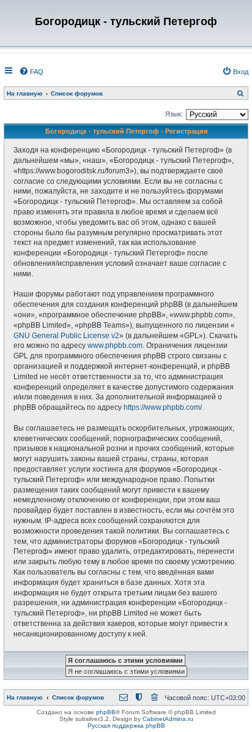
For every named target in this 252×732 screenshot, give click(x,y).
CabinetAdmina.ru (168, 718)
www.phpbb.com (115, 345)
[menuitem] (31, 71)
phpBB (106, 712)
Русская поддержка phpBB (126, 725)
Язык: (174, 114)
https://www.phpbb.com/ (163, 407)
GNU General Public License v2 (66, 335)
